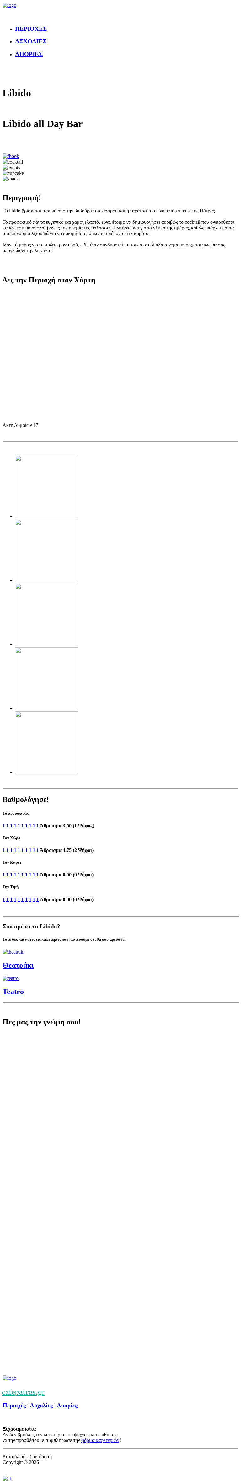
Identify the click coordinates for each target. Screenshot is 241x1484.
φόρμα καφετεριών (100, 1440)
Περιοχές (14, 1405)
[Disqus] (120, 1116)
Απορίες (67, 1405)
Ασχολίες (41, 1405)
